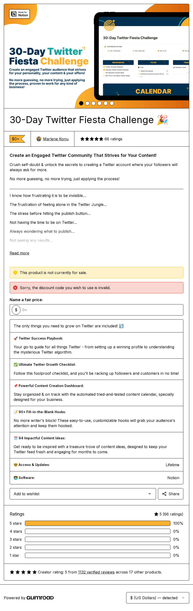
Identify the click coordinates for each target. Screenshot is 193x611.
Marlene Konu (55, 139)
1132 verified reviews (96, 572)
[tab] (81, 103)
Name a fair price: (26, 299)
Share (174, 493)
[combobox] (83, 493)
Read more (19, 253)
